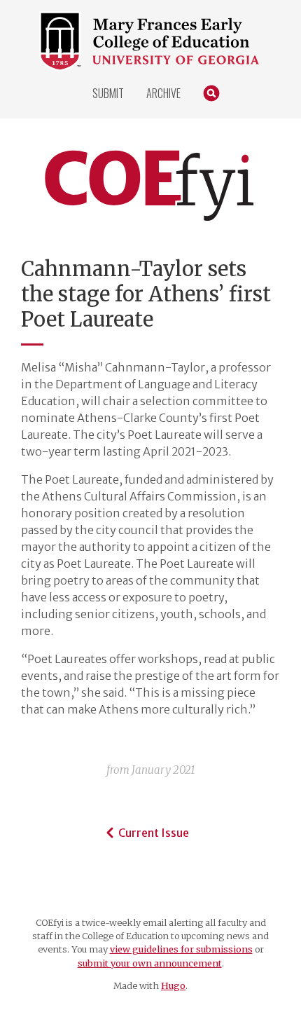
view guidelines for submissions (181, 949)
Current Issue (153, 833)
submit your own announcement (150, 963)
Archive (163, 93)
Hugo (173, 985)
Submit (108, 93)
